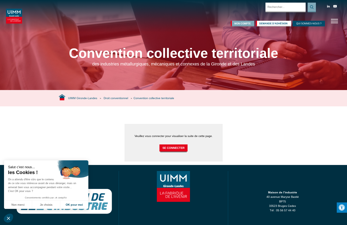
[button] (8, 218)
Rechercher (312, 7)
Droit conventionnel (116, 98)
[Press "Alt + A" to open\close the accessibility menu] (342, 207)
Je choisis (46, 204)
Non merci (17, 204)
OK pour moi (74, 204)
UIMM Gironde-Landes (82, 98)
